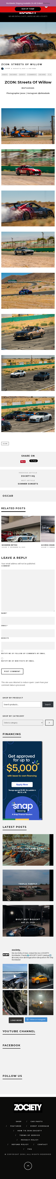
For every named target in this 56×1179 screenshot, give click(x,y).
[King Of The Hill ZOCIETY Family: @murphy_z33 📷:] (41, 976)
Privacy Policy (30, 1140)
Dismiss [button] (46, 3)
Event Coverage (39, 1126)
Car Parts (37, 1121)
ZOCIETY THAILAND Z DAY (28, 848)
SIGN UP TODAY (27, 9)
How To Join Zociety (30, 1131)
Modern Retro (9, 545)
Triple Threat (28, 884)
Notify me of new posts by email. (18, 661)
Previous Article (28, 473)
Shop (19, 1121)
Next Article (28, 480)
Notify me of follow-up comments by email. (23, 653)
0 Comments (31, 74)
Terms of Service (30, 1135)
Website (5, 638)
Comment (5, 566)
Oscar (7, 68)
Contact (43, 1144)
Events (4, 74)
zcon (5, 443)
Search (48, 704)
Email (4, 626)
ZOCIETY (22, 74)
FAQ (30, 1149)
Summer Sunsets (28, 484)
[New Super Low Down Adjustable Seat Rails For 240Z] (15, 1002)
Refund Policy (20, 1144)
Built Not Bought (28, 919)
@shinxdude (44, 93)
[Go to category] (49, 723)
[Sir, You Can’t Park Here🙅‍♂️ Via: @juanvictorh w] (15, 976)
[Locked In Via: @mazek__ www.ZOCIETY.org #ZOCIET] (41, 1002)
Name (4, 613)
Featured (13, 74)
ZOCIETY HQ (28, 476)
